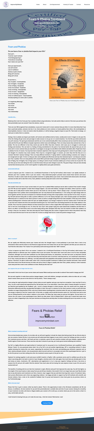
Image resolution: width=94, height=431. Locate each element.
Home (38, 4)
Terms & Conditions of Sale (62, 428)
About (44, 4)
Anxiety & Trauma (68, 4)
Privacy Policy (62, 426)
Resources (87, 4)
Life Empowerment (55, 4)
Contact (79, 4)
